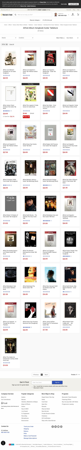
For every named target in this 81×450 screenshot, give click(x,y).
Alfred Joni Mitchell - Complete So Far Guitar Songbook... (9, 71)
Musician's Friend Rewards (69, 397)
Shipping (26, 429)
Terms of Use (23, 6)
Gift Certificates (46, 418)
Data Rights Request (37, 444)
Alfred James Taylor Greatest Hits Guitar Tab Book (9, 107)
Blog (74, 9)
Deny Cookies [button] (64, 4)
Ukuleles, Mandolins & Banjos (29, 402)
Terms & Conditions (58, 444)
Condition (21, 38)
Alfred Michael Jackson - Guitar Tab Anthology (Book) (30, 180)
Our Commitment (5, 399)
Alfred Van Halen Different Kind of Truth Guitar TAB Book (70, 181)
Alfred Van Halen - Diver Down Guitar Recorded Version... (49, 107)
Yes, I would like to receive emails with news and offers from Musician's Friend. (50, 387)
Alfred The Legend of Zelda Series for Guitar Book (30, 106)
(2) (11, 185)
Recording (24, 416)
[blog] (10, 403)
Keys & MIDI (24, 409)
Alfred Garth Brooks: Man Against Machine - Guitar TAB (69, 287)
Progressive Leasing (68, 404)
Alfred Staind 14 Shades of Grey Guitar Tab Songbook (10, 215)
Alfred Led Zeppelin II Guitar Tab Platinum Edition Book (30, 71)
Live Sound (24, 411)
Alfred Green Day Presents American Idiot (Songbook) (30, 322)
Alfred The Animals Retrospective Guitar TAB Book (30, 252)
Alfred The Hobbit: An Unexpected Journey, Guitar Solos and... (10, 358)
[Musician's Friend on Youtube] (58, 426)
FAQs (25, 433)
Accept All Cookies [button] (73, 4)
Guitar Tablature (38, 25)
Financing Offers (66, 399)
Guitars (23, 397)
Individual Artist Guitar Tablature (51, 25)
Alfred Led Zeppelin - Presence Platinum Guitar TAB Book (70, 216)
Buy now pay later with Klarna (70, 402)
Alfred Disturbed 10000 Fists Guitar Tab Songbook (10, 180)
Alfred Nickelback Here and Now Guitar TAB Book (50, 215)
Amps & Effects (25, 404)
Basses (23, 399)
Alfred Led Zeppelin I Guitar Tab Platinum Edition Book (70, 106)
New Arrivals (45, 411)
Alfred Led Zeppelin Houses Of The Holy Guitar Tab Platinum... (70, 145)
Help (78, 9)
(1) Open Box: (6, 116)
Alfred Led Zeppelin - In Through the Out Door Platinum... (9, 323)
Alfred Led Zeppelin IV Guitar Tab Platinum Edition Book (10, 145)
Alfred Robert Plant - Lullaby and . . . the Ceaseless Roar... (68, 323)
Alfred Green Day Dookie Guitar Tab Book (30, 144)
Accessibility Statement (41, 446)
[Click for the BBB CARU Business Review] (11, 444)
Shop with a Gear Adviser (49, 420)
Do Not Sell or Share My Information (23, 444)
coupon (44, 9)
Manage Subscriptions (30, 438)
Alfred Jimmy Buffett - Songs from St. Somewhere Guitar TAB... (50, 323)
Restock (44, 406)
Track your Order (28, 426)
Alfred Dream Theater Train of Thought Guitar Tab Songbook (70, 252)
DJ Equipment (25, 413)
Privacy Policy (43, 2)
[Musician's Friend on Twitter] (55, 426)
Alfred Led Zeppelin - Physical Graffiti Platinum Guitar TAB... (50, 252)
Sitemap (32, 446)
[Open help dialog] (3, 443)
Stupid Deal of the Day (48, 397)
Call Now (5, 431)
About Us (3, 397)
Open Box (44, 404)
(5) (31, 327)
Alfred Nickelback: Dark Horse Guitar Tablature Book (9, 287)
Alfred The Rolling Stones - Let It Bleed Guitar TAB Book (10, 252)
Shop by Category (35, 20)
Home (5, 25)
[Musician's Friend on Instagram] (61, 426)
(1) (11, 110)
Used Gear (44, 402)
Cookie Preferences (31, 6)
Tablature (30, 25)
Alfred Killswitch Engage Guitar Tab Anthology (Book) (50, 180)
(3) (51, 185)
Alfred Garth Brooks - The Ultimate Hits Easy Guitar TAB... (30, 216)
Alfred (10, 25)
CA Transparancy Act (24, 446)
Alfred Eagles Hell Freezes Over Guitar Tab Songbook (50, 144)
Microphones (25, 418)
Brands (4, 38)
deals (39, 9)
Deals (43, 399)
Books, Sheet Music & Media (20, 25)
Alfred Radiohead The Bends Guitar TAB (29, 286)
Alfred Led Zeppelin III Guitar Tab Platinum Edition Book (70, 71)
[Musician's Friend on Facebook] (52, 426)
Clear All (11, 44)
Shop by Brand (46, 409)
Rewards (69, 9)
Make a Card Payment (30, 436)
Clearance (44, 416)
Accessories (24, 420)
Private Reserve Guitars (48, 413)
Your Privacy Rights (68, 444)
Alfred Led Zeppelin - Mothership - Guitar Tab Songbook (49, 71)
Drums (23, 406)
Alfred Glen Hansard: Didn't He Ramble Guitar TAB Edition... (50, 287)
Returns (26, 431)
